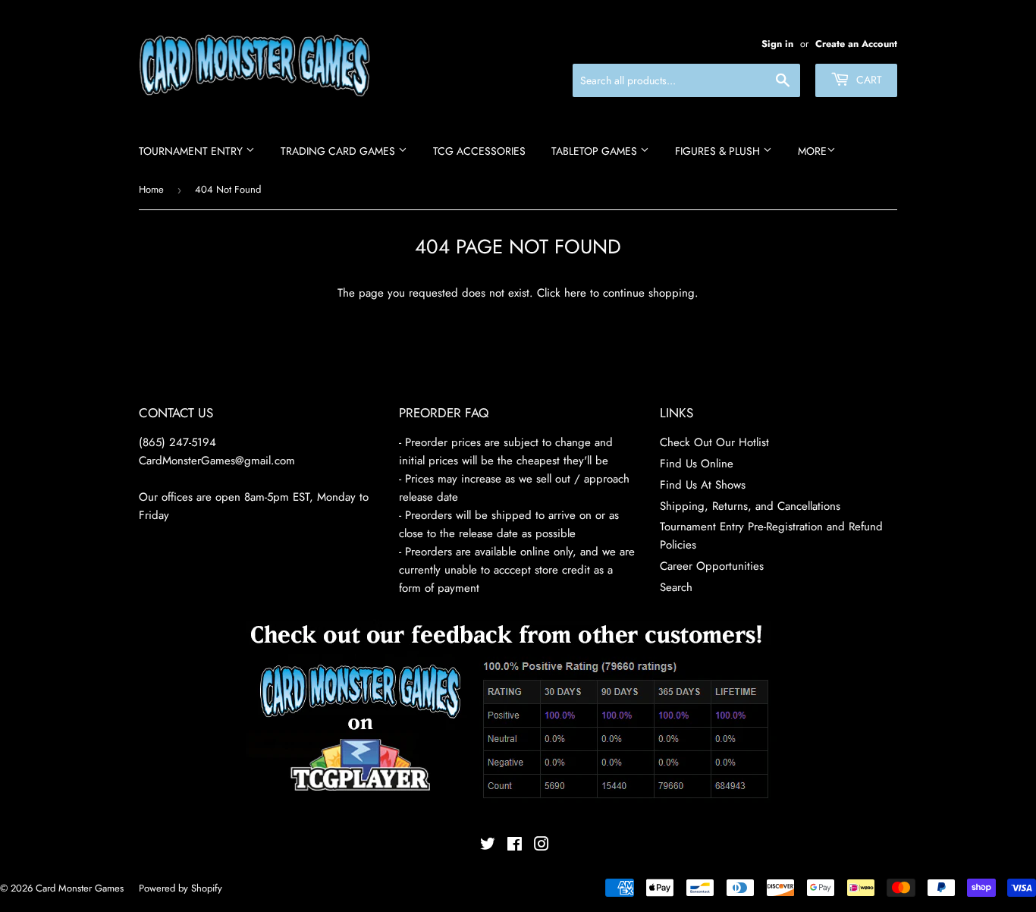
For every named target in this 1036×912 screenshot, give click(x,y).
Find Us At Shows (703, 484)
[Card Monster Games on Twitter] (487, 846)
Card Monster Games (80, 888)
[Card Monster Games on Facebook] (515, 846)
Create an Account (856, 43)
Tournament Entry (192, 151)
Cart (867, 79)
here (575, 293)
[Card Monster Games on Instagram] (541, 846)
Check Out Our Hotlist (714, 442)
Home (151, 189)
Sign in (777, 43)
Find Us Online (696, 463)
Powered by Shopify (180, 888)
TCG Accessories (479, 151)
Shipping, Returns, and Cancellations (750, 506)
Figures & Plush (719, 151)
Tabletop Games (595, 151)
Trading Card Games (339, 151)
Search (676, 587)
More (812, 151)
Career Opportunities (712, 566)
